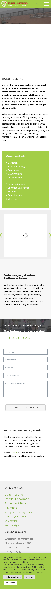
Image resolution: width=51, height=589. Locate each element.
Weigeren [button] (29, 577)
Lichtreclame (15, 177)
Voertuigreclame (15, 516)
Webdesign (12, 525)
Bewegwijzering (16, 166)
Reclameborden (16, 183)
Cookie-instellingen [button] (13, 577)
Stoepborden (15, 195)
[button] (37, 3)
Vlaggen (12, 199)
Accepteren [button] (10, 583)
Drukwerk (11, 521)
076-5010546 (19, 338)
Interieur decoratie (17, 499)
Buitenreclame (14, 494)
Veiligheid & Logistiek (18, 512)
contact (13, 452)
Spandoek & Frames (18, 187)
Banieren (13, 162)
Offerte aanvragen (25, 407)
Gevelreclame (15, 173)
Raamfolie (11, 507)
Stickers (12, 191)
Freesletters (14, 170)
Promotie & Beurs (16, 503)
